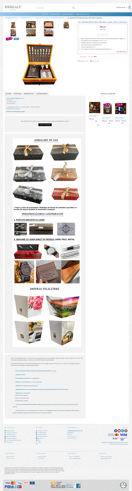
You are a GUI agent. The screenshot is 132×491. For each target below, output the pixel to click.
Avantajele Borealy (42, 93)
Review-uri (17, 93)
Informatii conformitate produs (15, 111)
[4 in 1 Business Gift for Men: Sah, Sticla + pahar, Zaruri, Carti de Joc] (39, 62)
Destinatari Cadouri (26, 17)
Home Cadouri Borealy (11, 17)
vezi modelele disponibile (36, 382)
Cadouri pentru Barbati (106, 456)
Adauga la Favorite (83, 61)
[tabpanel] (39, 62)
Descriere (8, 93)
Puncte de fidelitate (11, 436)
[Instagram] (126, 430)
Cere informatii (95, 61)
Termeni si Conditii (42, 430)
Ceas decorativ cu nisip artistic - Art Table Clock (106, 118)
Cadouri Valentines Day (75, 458)
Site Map (40, 438)
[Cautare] (73, 7)
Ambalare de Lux (29, 93)
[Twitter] (122, 430)
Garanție (22, 386)
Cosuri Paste (40, 458)
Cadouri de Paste (41, 456)
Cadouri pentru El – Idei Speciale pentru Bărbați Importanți (50, 17)
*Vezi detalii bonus (122, 51)
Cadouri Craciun (10, 456)
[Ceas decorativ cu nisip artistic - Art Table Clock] (107, 108)
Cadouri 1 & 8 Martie (74, 456)
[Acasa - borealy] (13, 8)
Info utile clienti (9, 427)
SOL (39, 440)
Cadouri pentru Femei (105, 458)
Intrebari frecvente (42, 436)
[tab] (8, 94)
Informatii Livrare (10, 434)
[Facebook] (115, 430)
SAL (37, 443)
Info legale (39, 427)
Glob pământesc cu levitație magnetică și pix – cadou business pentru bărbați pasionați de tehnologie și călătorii (120, 118)
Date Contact (9, 442)
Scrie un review (45, 125)
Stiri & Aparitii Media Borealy (13, 440)
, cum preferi (22, 393)
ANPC (39, 442)
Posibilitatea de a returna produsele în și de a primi (41, 389)
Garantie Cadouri (42, 434)
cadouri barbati (15, 98)
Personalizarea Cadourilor (23, 378)
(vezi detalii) (53, 371)
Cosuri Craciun (9, 458)
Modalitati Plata (10, 431)
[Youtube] (119, 430)
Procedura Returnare (11, 432)
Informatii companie (11, 438)
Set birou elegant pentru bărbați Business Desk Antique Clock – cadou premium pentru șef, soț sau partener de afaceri (94, 116)
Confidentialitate (42, 432)
